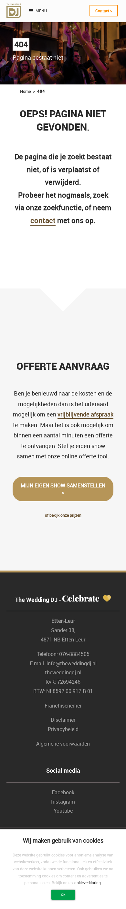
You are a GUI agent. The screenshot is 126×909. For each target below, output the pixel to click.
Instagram (63, 801)
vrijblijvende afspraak (85, 414)
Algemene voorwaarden (63, 743)
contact (43, 220)
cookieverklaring (86, 882)
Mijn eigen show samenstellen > (63, 489)
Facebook (63, 792)
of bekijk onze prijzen (63, 515)
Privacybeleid (63, 729)
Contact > (103, 10)
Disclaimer (63, 719)
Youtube (63, 810)
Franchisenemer (63, 705)
